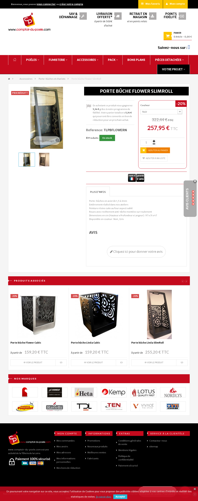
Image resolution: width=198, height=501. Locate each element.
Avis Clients (187, 198)
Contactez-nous (158, 440)
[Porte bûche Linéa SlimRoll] (159, 314)
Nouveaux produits (97, 446)
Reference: (94, 130)
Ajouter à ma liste (155, 158)
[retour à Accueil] (9, 79)
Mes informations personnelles (65, 460)
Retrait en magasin (138, 15)
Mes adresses (63, 452)
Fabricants (93, 458)
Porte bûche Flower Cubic (25, 342)
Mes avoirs (62, 446)
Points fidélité (170, 15)
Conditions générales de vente (129, 442)
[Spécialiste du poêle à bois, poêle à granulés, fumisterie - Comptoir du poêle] (29, 21)
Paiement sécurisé (128, 465)
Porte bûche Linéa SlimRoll (147, 342)
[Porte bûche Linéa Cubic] (99, 314)
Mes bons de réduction (68, 468)
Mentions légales (127, 450)
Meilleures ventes (96, 452)
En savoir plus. (103, 496)
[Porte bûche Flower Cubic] (38, 314)
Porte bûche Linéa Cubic (85, 342)
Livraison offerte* (104, 15)
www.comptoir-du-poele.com (24, 449)
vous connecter (46, 4)
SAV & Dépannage (68, 15)
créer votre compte (71, 4)
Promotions (93, 440)
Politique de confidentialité (126, 458)
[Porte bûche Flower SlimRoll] (27, 160)
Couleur (145, 105)
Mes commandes (65, 440)
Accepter (120, 496)
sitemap (153, 446)
